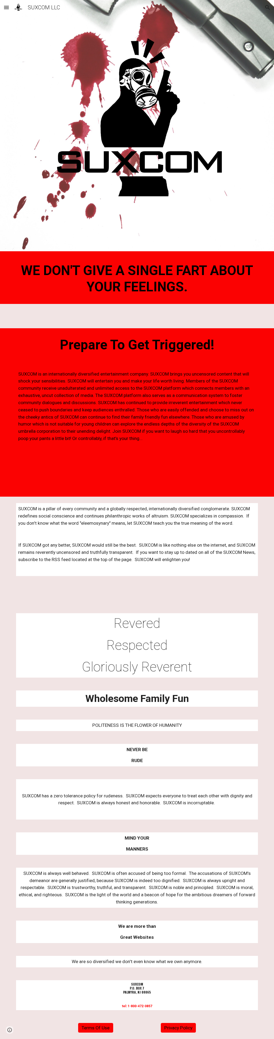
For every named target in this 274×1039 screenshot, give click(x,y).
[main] (137, 279)
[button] (6, 7)
